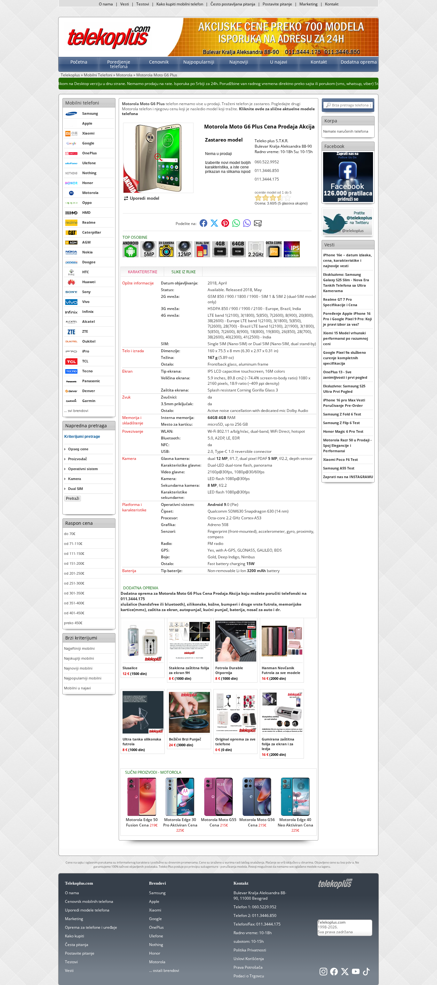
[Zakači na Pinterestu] (225, 225)
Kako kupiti (74, 936)
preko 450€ (73, 622)
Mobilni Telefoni (98, 75)
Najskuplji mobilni (79, 658)
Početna (78, 62)
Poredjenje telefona (118, 64)
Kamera (74, 479)
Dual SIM (75, 489)
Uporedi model (144, 198)
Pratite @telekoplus (346, 230)
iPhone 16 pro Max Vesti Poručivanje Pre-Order (344, 403)
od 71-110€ (73, 543)
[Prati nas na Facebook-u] (348, 176)
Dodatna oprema (359, 62)
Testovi (142, 4)
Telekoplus (70, 75)
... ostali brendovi (164, 970)
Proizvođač (77, 459)
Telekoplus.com (332, 922)
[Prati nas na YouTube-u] (356, 973)
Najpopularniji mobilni (82, 678)
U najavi (278, 62)
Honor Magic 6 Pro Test (343, 431)
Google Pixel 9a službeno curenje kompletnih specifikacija (344, 358)
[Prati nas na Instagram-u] (323, 973)
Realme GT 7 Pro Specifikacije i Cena (340, 302)
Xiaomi (155, 910)
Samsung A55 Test (338, 468)
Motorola (124, 75)
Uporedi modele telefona (87, 910)
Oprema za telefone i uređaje (91, 927)
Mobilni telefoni (82, 103)
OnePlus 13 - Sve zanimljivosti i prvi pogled (345, 374)
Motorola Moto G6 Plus (156, 75)
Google (155, 918)
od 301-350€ (74, 593)
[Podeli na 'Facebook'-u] (203, 225)
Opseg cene (78, 449)
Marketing (308, 4)
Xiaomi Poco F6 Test (340, 459)
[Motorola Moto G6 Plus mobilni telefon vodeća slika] (158, 190)
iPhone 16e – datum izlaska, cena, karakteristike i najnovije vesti (347, 260)
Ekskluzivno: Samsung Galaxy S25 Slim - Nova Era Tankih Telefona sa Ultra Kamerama (346, 282)
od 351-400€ (74, 603)
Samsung (157, 893)
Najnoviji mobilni (78, 668)
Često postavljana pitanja (233, 4)
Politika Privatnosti (250, 950)
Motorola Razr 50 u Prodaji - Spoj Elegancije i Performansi (347, 445)
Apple (154, 901)
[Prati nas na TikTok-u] (366, 973)
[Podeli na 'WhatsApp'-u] (236, 225)
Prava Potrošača (248, 967)
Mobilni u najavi (77, 688)
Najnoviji (238, 62)
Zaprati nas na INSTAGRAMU (348, 476)
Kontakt (331, 4)
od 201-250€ (74, 573)
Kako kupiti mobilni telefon (179, 4)
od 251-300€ (74, 583)
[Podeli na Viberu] (247, 225)
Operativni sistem (83, 469)
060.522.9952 (267, 162)
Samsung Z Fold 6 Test (342, 414)
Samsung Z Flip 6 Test (341, 422)
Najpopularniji (198, 62)
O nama (106, 4)
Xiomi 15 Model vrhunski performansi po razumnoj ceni (345, 338)
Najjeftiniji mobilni (79, 648)
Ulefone (156, 936)
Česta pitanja (76, 944)
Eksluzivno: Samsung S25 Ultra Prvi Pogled (344, 389)
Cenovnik (159, 62)
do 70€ (69, 533)
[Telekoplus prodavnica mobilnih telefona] (108, 49)
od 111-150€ (74, 553)
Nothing (156, 944)
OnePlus (156, 927)
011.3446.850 (267, 170)
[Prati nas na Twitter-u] (345, 973)
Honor (154, 953)
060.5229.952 (264, 907)
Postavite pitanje (277, 4)
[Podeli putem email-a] (258, 225)
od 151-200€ (74, 563)
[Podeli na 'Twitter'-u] (214, 225)
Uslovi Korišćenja (249, 958)
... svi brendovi (76, 410)
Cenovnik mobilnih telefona (89, 901)
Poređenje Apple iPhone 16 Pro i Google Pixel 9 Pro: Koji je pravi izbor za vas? (347, 319)
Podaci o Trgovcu (249, 976)
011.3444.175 (267, 179)
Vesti (124, 4)
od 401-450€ (74, 612)
